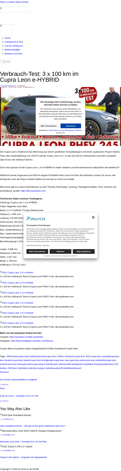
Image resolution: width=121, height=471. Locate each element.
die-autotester (75, 364)
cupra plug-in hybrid (42, 364)
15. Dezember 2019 (8, 435)
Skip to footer (21, 2)
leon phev (29, 368)
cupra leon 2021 (83, 356)
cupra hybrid (29, 356)
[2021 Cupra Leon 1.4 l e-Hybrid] (16, 272)
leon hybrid (18, 368)
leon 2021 (8, 368)
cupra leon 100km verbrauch (60, 356)
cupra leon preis (76, 360)
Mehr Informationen (49, 126)
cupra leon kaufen (22, 360)
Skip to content (7, 2)
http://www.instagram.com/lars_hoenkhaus (32, 340)
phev (58, 368)
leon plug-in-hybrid (43, 368)
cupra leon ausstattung (102, 356)
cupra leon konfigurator (42, 360)
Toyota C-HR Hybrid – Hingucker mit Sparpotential (23, 457)
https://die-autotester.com (33, 190)
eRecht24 (61, 133)
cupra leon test (13, 364)
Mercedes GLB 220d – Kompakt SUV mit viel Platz (23, 441)
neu (54, 368)
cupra (20, 356)
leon (107, 364)
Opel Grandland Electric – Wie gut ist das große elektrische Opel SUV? (33, 426)
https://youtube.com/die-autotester (26, 337)
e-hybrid (86, 364)
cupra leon (41, 356)
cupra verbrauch (60, 364)
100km (9, 356)
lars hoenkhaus (97, 364)
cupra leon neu (61, 360)
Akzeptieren (71, 126)
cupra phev (26, 364)
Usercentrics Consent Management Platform (65, 130)
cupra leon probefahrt (95, 360)
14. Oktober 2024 (7, 419)
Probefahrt (66, 368)
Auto (15, 356)
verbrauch (76, 368)
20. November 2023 (8, 450)
